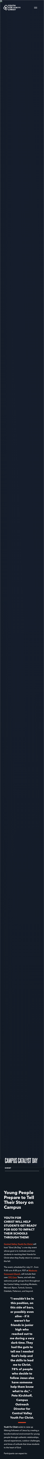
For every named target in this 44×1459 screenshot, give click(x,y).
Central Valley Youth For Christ (18, 1244)
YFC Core (12, 1278)
